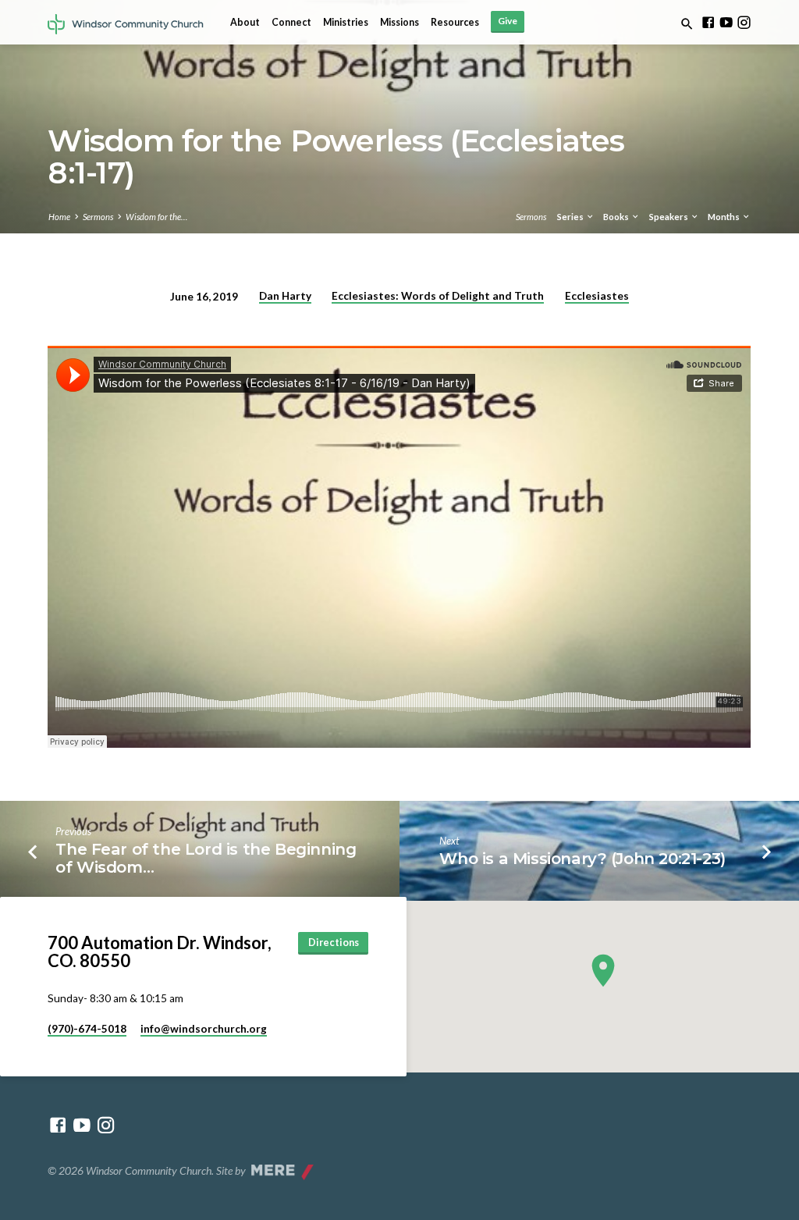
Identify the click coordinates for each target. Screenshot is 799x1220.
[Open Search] (687, 24)
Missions (399, 22)
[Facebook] (708, 22)
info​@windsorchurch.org (203, 1029)
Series (571, 217)
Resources (455, 22)
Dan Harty (285, 296)
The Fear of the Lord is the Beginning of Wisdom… (205, 858)
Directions (333, 942)
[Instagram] (744, 22)
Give (507, 21)
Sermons (98, 217)
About (245, 22)
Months (724, 217)
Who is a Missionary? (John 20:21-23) (582, 858)
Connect (291, 22)
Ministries (345, 22)
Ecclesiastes (597, 296)
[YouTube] (726, 22)
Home (59, 217)
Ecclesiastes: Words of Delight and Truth (438, 296)
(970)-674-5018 (87, 1029)
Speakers (669, 217)
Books (616, 217)
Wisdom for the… (156, 217)
